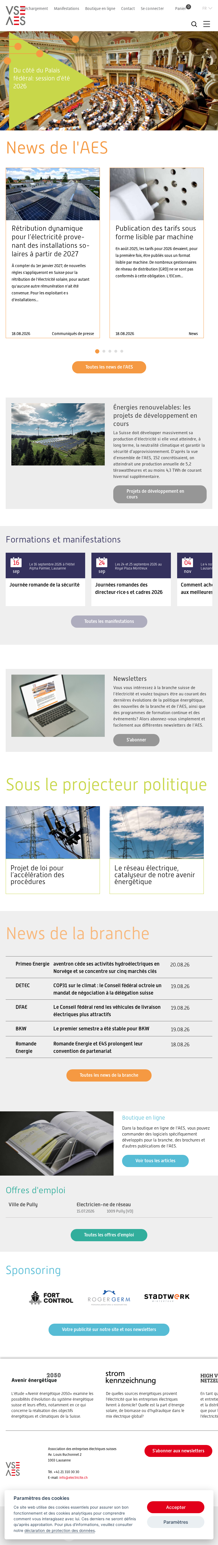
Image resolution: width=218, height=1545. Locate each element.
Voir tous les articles (155, 1160)
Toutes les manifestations (109, 621)
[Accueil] (16, 22)
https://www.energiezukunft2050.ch (53, 1394)
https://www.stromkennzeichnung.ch (147, 1394)
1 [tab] (98, 124)
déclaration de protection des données (59, 1530)
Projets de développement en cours (155, 494)
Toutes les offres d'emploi (109, 1235)
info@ (64, 1478)
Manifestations (66, 8)
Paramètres (176, 1522)
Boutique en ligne (100, 8)
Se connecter (152, 9)
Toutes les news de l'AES (109, 367)
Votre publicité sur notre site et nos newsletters (109, 1329)
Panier (182, 8)
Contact (128, 8)
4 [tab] (115, 124)
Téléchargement (34, 8)
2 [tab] (103, 124)
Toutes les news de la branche (109, 1075)
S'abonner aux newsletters (178, 1450)
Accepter (176, 1507)
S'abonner (136, 740)
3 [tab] (109, 124)
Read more (53, 253)
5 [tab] (120, 124)
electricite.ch (78, 1478)
